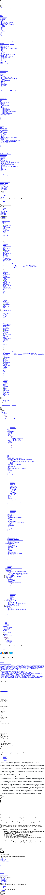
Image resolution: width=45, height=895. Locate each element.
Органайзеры (8, 669)
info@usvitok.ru (4, 197)
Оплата (4, 759)
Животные (12, 675)
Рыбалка (20, 673)
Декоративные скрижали (15, 591)
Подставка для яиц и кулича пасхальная (29, 667)
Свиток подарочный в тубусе (6, 665)
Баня (3, 675)
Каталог (6, 417)
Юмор (9, 676)
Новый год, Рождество (9, 672)
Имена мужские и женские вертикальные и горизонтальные (22, 461)
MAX (4, 201)
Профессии (16, 673)
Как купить (5, 758)
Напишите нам (3, 218)
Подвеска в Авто (6, 666)
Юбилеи (24, 674)
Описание (5, 756)
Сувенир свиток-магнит (12, 545)
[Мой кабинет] (1, 399)
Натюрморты (17, 674)
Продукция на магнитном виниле (18, 668)
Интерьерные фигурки (16, 667)
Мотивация (6, 676)
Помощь (2, 873)
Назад (7, 416)
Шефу (21, 674)
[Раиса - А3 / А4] (4, 691)
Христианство (13, 426)
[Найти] (1, 6)
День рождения (36, 676)
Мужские (2, 680)
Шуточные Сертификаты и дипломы (29, 673)
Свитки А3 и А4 (3, 859)
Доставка (5, 760)
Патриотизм (8, 673)
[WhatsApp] (9, 653)
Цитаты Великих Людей (15, 479)
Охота (4, 673)
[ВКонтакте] (1, 653)
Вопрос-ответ (3, 876)
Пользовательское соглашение (6, 872)
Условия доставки (4, 875)
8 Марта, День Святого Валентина (27, 675)
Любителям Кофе (38, 677)
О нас (6, 622)
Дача (32, 676)
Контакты (2, 866)
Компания (2, 862)
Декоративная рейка (15, 669)
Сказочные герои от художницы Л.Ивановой (22, 676)
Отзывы (4, 757)
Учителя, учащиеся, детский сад (8, 674)
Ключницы (10, 608)
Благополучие (7, 675)
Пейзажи (12, 673)
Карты (15, 675)
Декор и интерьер (11, 579)
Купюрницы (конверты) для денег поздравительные (18, 573)
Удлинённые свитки (12, 537)
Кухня (25, 677)
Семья (22, 672)
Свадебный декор (13, 666)
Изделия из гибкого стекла (13, 602)
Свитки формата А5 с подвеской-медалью (16, 502)
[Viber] (7, 653)
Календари (2, 672)
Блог (1, 869)
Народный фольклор (31, 677)
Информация (3, 867)
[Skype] (11, 653)
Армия (11, 446)
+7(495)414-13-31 (4, 186)
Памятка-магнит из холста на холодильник (25, 666)
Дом (20, 672)
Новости (2, 865)
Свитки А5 (2, 860)
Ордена (4, 669)
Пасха (27, 674)
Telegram (4, 200)
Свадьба (11, 437)
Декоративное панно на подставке (17, 584)
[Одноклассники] (3, 653)
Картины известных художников (17, 677)
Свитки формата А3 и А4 (13, 420)
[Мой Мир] (4, 653)
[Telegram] (12, 653)
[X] (6, 653)
